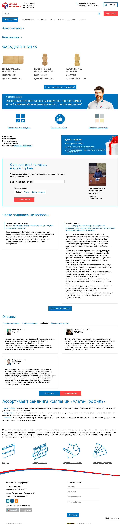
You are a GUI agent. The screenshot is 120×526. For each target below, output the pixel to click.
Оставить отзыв (71, 393)
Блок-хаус (7, 417)
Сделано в (84, 523)
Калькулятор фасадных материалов (102, 464)
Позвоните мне (110, 14)
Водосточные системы (72, 463)
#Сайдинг (44, 323)
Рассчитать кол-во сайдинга (19, 128)
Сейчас (19, 192)
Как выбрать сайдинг (59, 128)
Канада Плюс (9, 413)
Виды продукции (10, 19)
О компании (41, 19)
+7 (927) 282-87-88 (87, 3)
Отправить (73, 515)
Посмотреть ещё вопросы (60, 309)
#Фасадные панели (30, 323)
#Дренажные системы (11, 323)
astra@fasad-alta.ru (19, 496)
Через (26, 192)
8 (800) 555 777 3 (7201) (23, 145)
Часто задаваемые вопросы (25, 215)
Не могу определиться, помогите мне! (60, 87)
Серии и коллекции (27, 19)
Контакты (82, 19)
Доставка (61, 19)
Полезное (72, 19)
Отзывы (9, 316)
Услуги (52, 19)
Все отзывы (49, 393)
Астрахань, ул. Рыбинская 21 (23, 493)
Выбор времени (38, 192)
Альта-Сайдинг (9, 408)
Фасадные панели (40, 463)
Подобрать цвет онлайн (98, 128)
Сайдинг (5, 463)
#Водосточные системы (60, 323)
